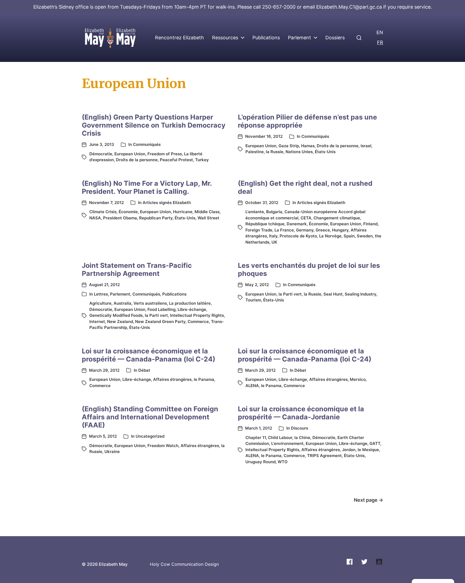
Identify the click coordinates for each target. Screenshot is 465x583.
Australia (122, 303)
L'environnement (287, 443)
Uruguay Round (260, 461)
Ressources (225, 37)
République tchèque (264, 223)
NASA (95, 217)
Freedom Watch (162, 445)
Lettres (101, 294)
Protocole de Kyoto (298, 235)
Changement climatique (336, 217)
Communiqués (147, 144)
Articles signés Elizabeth (167, 202)
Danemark (297, 223)
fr (380, 42)
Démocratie (100, 153)
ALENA (252, 385)
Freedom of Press (164, 153)
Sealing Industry (360, 294)
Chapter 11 (255, 437)
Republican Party (155, 217)
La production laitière (190, 303)
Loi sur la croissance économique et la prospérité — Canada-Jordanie (301, 413)
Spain (349, 235)
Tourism (253, 300)
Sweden (365, 235)
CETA (306, 217)
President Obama (120, 217)
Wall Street (208, 217)
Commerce (198, 321)
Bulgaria (274, 211)
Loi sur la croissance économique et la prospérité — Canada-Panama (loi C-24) (148, 355)
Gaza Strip (289, 145)
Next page (368, 500)
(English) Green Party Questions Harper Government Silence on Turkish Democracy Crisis (154, 125)
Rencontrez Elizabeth (179, 37)
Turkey (202, 159)
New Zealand (120, 321)
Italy (273, 235)
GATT (374, 443)
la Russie (274, 151)
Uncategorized (150, 436)
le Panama (204, 379)
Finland (370, 223)
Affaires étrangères (172, 379)
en (379, 32)
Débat (144, 370)
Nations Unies (299, 151)
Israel (366, 145)
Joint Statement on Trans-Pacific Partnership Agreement (137, 269)
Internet (97, 321)
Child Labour (280, 437)
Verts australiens (150, 303)
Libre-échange (192, 309)
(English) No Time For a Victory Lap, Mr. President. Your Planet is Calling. (147, 187)
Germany (304, 230)
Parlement (299, 37)
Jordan (348, 449)
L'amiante (254, 211)
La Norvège (330, 235)
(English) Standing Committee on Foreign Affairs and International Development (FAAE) (150, 417)
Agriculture (100, 303)
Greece (323, 230)
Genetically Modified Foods (116, 315)
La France (284, 230)
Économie (128, 211)
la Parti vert (156, 315)
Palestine (254, 151)
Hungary (340, 230)
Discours (299, 428)
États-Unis (325, 151)
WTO (283, 461)
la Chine (302, 437)
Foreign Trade (258, 230)
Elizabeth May (113, 564)
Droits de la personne (137, 159)
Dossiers (335, 37)
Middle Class (207, 211)
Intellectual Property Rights (197, 315)
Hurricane (182, 211)
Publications (266, 37)
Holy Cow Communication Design (184, 564)
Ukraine (112, 451)
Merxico (358, 379)
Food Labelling (161, 309)
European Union (129, 153)
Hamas (308, 145)
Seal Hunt (333, 294)
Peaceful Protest (176, 159)
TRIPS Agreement (324, 455)
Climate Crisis (103, 211)
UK (274, 242)
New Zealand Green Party (160, 321)
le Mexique (368, 449)
